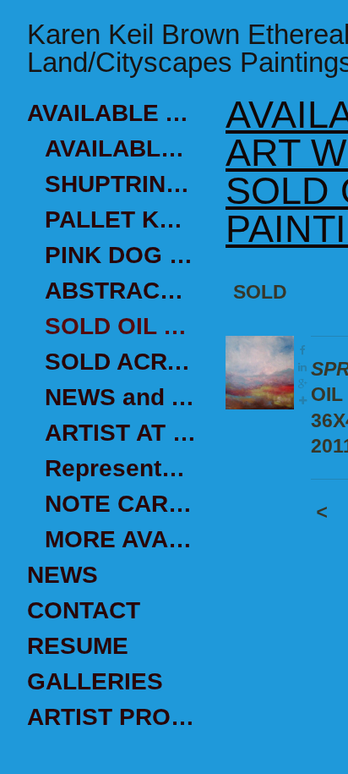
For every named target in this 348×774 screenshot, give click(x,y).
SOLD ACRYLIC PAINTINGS (120, 362)
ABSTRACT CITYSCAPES (120, 290)
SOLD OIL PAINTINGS (120, 326)
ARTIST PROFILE (111, 717)
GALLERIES (95, 681)
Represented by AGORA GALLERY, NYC (120, 468)
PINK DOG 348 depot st (120, 255)
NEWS (62, 575)
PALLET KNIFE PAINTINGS (120, 219)
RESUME (77, 646)
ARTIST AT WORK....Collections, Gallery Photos (120, 433)
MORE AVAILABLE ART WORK (120, 539)
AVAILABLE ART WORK (111, 113)
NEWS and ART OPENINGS (120, 397)
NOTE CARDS (120, 504)
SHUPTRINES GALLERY (120, 184)
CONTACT (83, 610)
